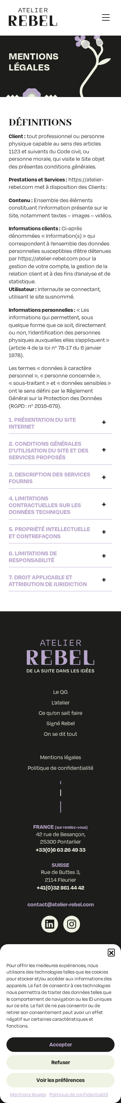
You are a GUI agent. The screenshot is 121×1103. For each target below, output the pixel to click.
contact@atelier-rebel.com (60, 904)
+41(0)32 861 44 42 (60, 887)
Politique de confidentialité (78, 1094)
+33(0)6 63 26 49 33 (61, 849)
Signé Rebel (60, 723)
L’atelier (61, 702)
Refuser (60, 1062)
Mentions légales (28, 1094)
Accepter (60, 1044)
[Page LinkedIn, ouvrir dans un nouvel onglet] (49, 924)
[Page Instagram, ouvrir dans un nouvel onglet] (71, 924)
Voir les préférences (60, 1079)
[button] (111, 952)
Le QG (60, 692)
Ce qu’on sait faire (60, 713)
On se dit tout (60, 734)
